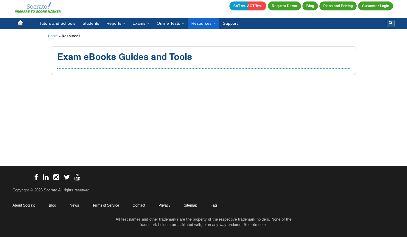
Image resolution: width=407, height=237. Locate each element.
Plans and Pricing (338, 6)
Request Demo (284, 6)
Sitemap (190, 205)
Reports (113, 23)
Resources (201, 23)
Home (53, 36)
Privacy (164, 205)
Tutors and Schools (57, 23)
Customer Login (375, 6)
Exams (139, 23)
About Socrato (24, 205)
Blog (310, 6)
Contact (139, 205)
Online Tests (168, 23)
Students (91, 23)
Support (230, 23)
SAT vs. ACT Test (247, 6)
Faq (214, 205)
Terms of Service (105, 205)
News (74, 205)
